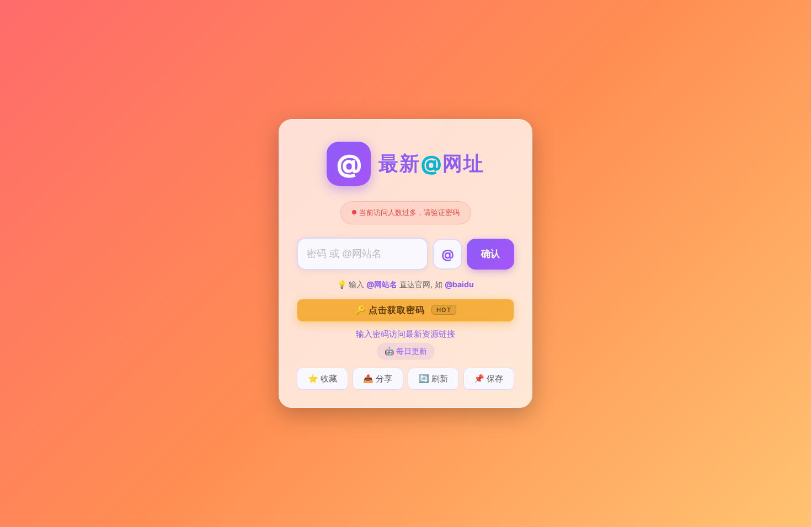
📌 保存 (488, 378)
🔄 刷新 (433, 378)
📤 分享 (377, 378)
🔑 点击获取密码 (403, 309)
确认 (490, 254)
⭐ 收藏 (322, 378)
